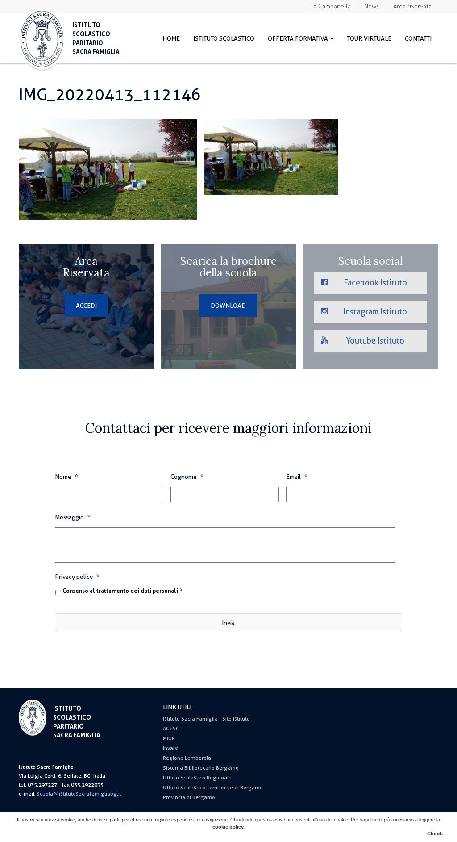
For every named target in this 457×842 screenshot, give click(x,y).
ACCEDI (86, 305)
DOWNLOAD (228, 305)
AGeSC (171, 728)
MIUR (169, 738)
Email (296, 476)
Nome (66, 476)
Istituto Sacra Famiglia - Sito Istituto (206, 719)
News (372, 6)
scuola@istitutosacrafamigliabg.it (79, 794)
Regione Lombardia (187, 758)
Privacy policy (77, 576)
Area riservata (412, 6)
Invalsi (171, 748)
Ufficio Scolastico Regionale (197, 778)
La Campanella (330, 6)
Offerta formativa (298, 38)
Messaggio (73, 517)
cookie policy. (228, 826)
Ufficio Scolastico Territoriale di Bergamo (213, 787)
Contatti (418, 38)
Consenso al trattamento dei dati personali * (122, 591)
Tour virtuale (369, 38)
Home (171, 38)
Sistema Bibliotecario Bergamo (201, 768)
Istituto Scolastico (223, 38)
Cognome (187, 476)
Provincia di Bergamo (189, 797)
